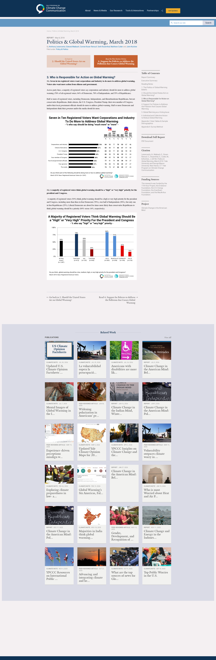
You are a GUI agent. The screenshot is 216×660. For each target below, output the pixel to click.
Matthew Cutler (117, 47)
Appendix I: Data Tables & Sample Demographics (155, 122)
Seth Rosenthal (104, 47)
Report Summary (148, 77)
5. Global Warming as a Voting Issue (155, 112)
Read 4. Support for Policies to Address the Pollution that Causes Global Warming (117, 300)
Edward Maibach (72, 47)
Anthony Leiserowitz (57, 47)
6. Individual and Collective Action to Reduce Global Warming (155, 117)
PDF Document (147, 141)
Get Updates (173, 11)
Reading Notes (147, 84)
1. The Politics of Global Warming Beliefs (154, 88)
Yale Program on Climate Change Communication (50, 9)
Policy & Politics (62, 49)
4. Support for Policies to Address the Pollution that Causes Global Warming (155, 106)
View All (167, 338)
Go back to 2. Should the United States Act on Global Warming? (67, 298)
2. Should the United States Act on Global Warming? (155, 94)
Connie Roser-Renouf (88, 47)
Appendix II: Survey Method (152, 127)
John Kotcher (132, 47)
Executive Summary (149, 81)
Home (49, 31)
